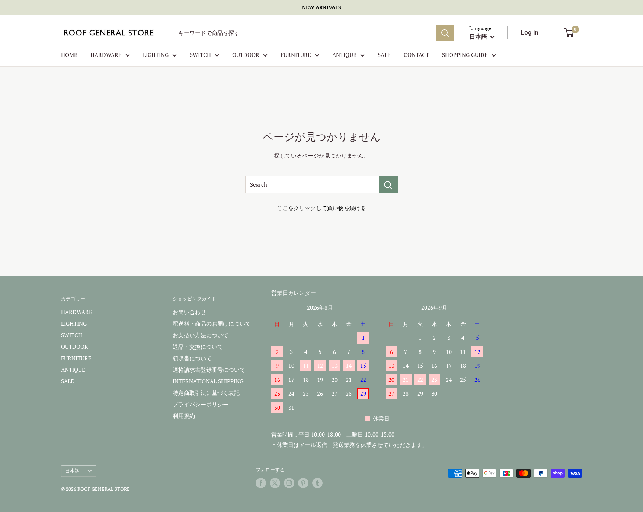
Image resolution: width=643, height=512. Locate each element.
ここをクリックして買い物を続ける (321, 208)
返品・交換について (198, 346)
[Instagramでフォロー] (289, 483)
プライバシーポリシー (200, 404)
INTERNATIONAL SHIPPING (208, 381)
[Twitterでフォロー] (275, 483)
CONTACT (416, 54)
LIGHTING (156, 54)
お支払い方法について (200, 335)
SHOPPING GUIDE (465, 54)
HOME (69, 54)
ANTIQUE (344, 54)
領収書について (192, 358)
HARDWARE (106, 54)
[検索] (445, 33)
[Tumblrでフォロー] (317, 483)
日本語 (72, 471)
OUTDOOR (245, 54)
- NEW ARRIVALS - (321, 7)
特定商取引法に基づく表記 (206, 392)
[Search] (388, 184)
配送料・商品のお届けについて (212, 323)
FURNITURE (296, 54)
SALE (384, 54)
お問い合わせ (189, 312)
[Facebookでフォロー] (261, 483)
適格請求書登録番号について (209, 369)
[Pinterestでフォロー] (303, 483)
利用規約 (184, 415)
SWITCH (200, 54)
